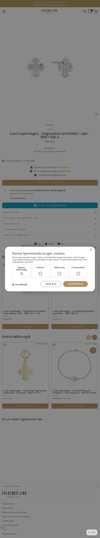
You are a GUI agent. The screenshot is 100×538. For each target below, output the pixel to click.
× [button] (91, 250)
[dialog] (50, 269)
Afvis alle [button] (51, 284)
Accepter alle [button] (75, 284)
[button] (19, 284)
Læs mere (29, 262)
